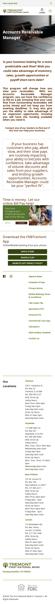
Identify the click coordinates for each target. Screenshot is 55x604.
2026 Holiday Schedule (39, 332)
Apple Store (27, 251)
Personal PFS (35, 314)
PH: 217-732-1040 (33, 533)
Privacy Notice (36, 288)
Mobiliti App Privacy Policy (27, 263)
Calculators (34, 326)
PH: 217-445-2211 (33, 488)
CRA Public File (36, 303)
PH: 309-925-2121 (33, 394)
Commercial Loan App (39, 320)
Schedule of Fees (37, 282)
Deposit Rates (35, 276)
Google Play (27, 257)
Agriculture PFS (36, 309)
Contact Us (34, 338)
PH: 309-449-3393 (33, 436)
